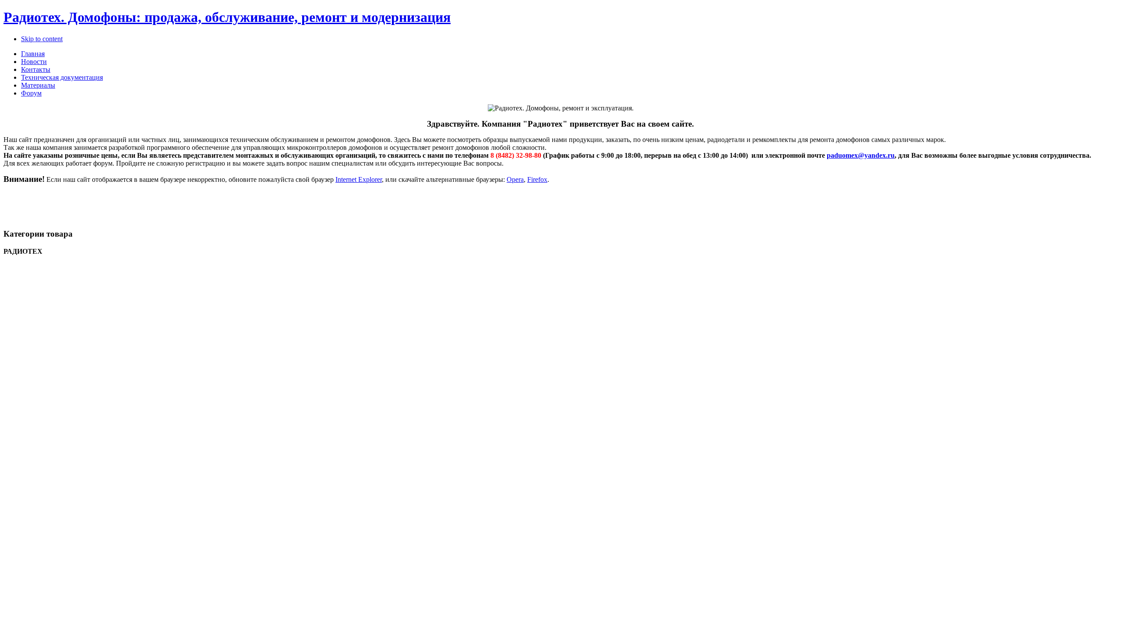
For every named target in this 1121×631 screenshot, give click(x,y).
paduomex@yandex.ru (861, 155)
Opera (515, 179)
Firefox (537, 179)
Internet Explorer (358, 179)
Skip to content (42, 39)
